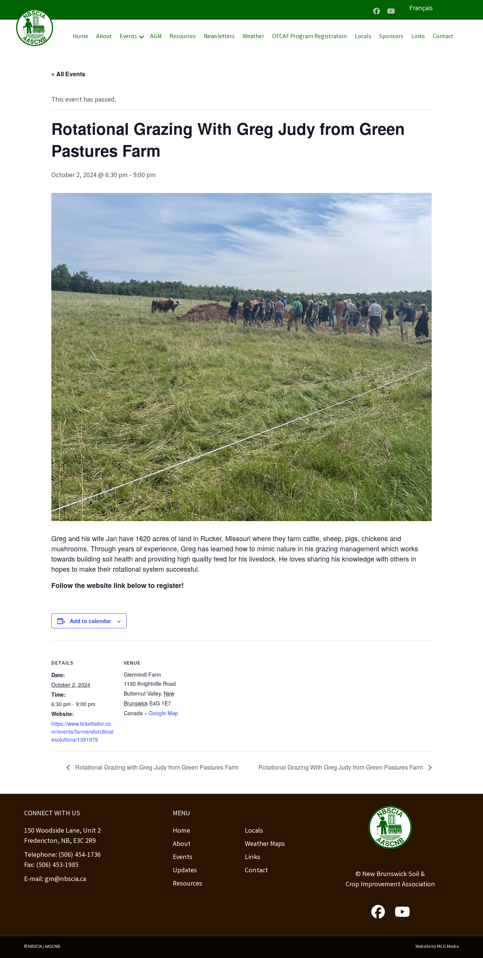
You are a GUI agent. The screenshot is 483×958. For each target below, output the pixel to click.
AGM (156, 36)
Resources (182, 36)
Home (80, 36)
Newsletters (219, 36)
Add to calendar (90, 621)
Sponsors (391, 36)
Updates (185, 871)
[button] (376, 11)
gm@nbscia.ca (65, 879)
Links (418, 36)
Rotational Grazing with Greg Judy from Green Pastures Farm (156, 767)
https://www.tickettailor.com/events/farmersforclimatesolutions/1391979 (82, 731)
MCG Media (448, 947)
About (104, 36)
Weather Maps (265, 844)
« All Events (68, 73)
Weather (253, 36)
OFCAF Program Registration (309, 36)
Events (128, 36)
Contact (443, 36)
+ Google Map (161, 713)
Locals (363, 36)
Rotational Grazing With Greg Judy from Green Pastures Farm (341, 767)
